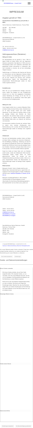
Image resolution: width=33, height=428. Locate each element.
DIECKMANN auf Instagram (8, 215)
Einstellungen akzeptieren (7, 426)
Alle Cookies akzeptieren (6, 256)
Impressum (4, 245)
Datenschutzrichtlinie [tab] (5, 410)
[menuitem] (24, 3)
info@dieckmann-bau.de (8, 50)
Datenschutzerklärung (12, 245)
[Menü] (28, 3)
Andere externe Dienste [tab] (5, 363)
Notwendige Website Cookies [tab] (7, 294)
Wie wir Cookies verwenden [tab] (6, 268)
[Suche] (24, 3)
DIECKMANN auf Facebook (8, 214)
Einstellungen (18, 256)
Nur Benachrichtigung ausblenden (23, 426)
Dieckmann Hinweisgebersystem (23, 245)
